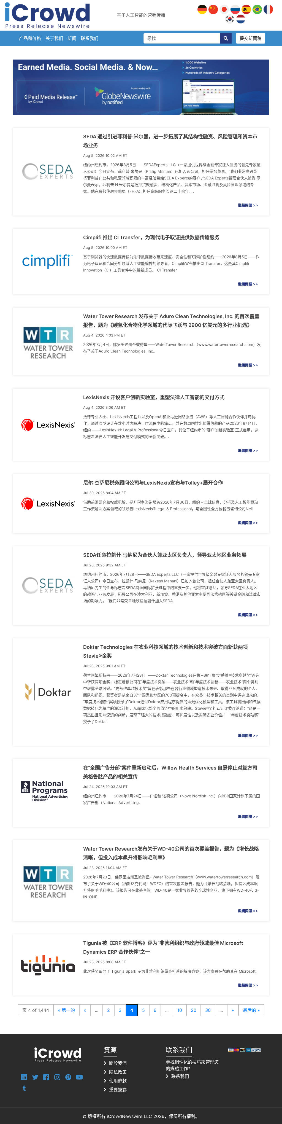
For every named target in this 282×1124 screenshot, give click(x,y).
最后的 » (251, 1010)
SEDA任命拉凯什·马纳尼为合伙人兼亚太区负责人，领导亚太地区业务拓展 (164, 555)
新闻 (71, 38)
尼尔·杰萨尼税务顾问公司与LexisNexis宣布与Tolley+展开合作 (153, 483)
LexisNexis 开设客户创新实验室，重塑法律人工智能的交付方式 (153, 397)
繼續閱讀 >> (248, 205)
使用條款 (118, 1080)
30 (208, 1010)
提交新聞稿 (251, 38)
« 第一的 (66, 1010)
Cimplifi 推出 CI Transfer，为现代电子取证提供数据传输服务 (151, 237)
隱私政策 (118, 1072)
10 (179, 1010)
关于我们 (54, 38)
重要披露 (118, 1089)
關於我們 (118, 1063)
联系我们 (89, 38)
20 (193, 1010)
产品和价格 (30, 38)
